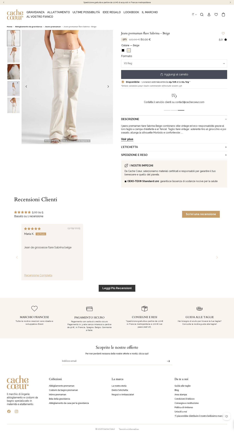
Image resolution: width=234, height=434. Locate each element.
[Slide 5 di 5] (13, 105)
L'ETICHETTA (129, 147)
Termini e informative (129, 429)
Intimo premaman (57, 394)
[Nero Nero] (123, 50)
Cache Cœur (109, 429)
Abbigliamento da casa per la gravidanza (69, 403)
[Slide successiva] (109, 87)
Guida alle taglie (183, 386)
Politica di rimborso (184, 407)
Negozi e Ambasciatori (123, 394)
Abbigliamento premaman (61, 386)
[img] (32, 228)
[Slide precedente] (25, 87)
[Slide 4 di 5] (13, 88)
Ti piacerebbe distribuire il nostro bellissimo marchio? (200, 416)
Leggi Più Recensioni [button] (117, 288)
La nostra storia (119, 386)
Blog (177, 390)
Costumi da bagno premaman (63, 390)
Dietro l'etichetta (120, 390)
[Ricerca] (202, 14)
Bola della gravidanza (59, 399)
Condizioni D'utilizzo (184, 399)
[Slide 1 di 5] (13, 38)
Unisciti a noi (181, 412)
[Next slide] (217, 257)
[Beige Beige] (129, 50)
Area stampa (181, 394)
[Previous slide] (17, 257)
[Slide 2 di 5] (13, 55)
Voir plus (127, 139)
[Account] (209, 14)
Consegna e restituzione (187, 403)
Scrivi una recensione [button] (201, 214)
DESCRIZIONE (130, 119)
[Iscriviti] (168, 361)
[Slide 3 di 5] (13, 71)
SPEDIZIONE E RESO (134, 155)
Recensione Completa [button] (38, 275)
